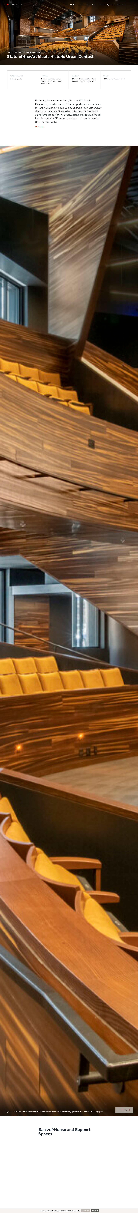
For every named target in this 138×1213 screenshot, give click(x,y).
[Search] (112, 5)
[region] (69, 631)
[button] (73, 5)
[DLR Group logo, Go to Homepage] (14, 4)
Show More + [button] (40, 127)
